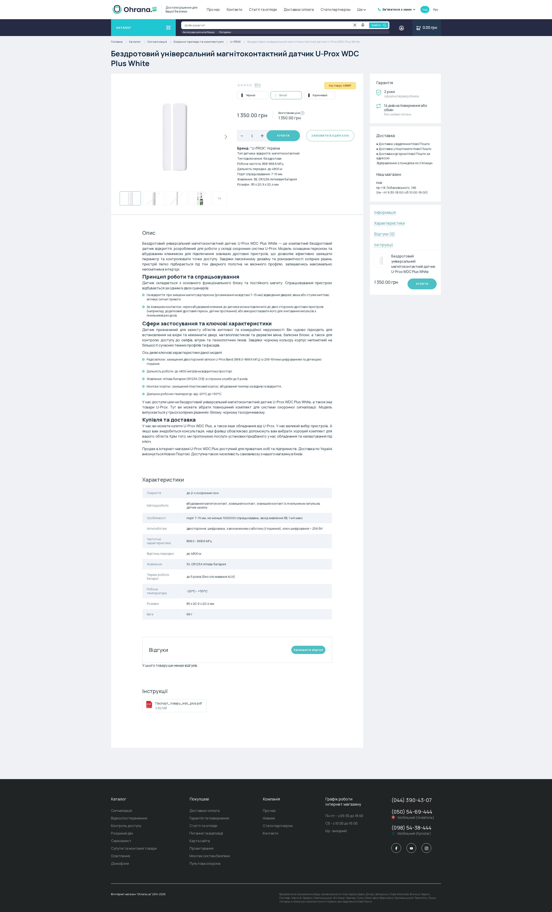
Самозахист (121, 841)
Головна (117, 42)
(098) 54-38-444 (411, 827)
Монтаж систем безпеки (210, 856)
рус (435, 9)
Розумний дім (122, 833)
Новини (269, 818)
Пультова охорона (205, 863)
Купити (283, 135)
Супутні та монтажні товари (134, 848)
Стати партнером (335, 9)
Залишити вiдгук (308, 650)
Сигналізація (157, 42)
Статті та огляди (263, 9)
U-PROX (235, 42)
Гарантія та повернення (209, 818)
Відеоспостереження (129, 818)
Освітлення (120, 856)
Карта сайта (200, 841)
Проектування (201, 848)
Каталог (135, 42)
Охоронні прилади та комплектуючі (199, 42)
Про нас (213, 9)
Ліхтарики (225, 32)
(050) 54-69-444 (411, 811)
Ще (360, 9)
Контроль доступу (126, 826)
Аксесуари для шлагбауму (199, 32)
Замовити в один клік (330, 135)
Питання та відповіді (206, 833)
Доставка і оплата (299, 9)
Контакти (234, 9)
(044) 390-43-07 (411, 799)
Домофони (120, 863)
